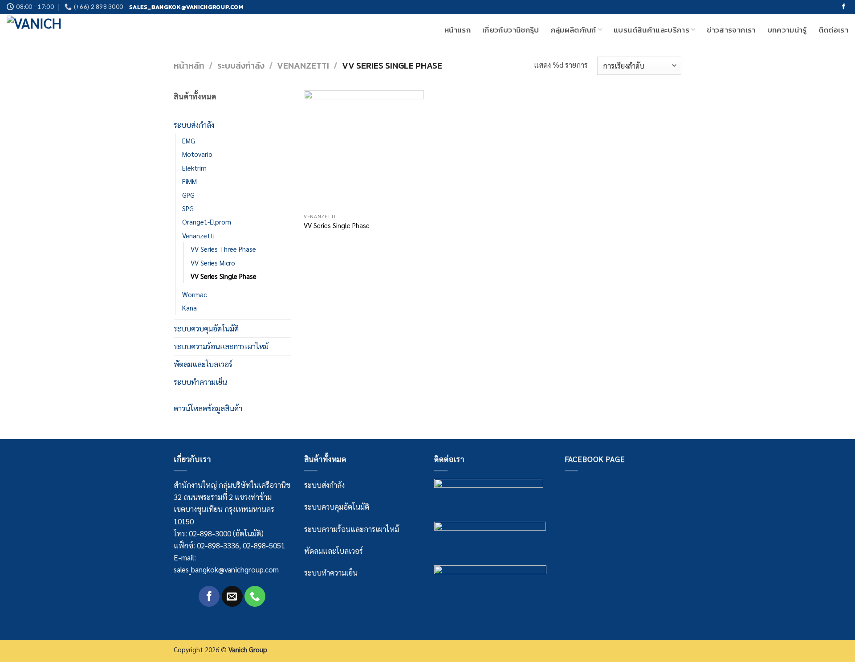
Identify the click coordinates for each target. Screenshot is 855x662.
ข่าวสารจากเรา (731, 30)
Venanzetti (303, 65)
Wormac (194, 294)
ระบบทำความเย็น (200, 382)
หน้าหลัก (189, 65)
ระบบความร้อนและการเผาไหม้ (221, 346)
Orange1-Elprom (206, 221)
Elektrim (194, 167)
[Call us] (254, 596)
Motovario (197, 154)
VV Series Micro (213, 262)
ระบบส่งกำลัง (241, 65)
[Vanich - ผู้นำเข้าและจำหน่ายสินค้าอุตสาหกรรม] (51, 29)
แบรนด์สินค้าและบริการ (651, 30)
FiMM (189, 181)
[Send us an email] (232, 596)
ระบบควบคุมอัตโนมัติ (206, 328)
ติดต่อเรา (833, 30)
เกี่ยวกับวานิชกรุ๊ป (510, 30)
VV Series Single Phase (223, 276)
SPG (188, 208)
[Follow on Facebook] (844, 7)
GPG (188, 195)
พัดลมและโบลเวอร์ (203, 364)
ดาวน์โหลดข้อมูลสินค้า (208, 408)
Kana (189, 307)
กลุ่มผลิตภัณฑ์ (573, 30)
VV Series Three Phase (223, 249)
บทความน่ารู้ (787, 30)
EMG (188, 140)
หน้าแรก (457, 30)
